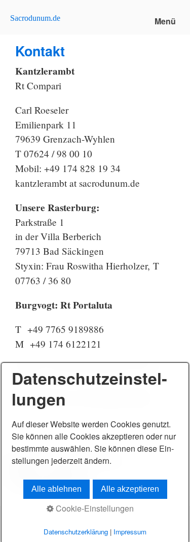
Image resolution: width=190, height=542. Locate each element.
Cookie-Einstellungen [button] (94, 508)
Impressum (129, 531)
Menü (165, 21)
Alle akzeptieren (130, 489)
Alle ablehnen (56, 489)
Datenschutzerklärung (76, 531)
